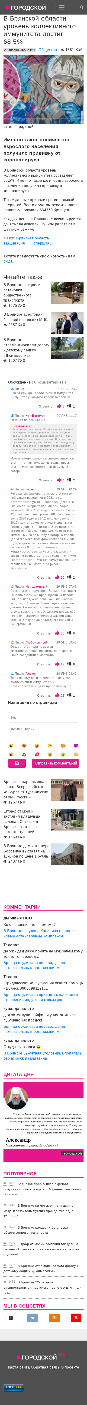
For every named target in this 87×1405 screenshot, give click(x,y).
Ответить (45, 406)
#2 (12, 642)
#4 (12, 489)
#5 (12, 415)
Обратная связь (45, 1367)
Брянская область (32, 238)
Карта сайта (19, 1367)
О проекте (70, 1367)
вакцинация (14, 243)
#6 (12, 389)
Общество (48, 50)
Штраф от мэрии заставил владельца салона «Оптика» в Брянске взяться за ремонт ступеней (41, 1249)
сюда (8, 261)
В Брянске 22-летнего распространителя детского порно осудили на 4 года (42, 1287)
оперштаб (42, 243)
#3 (12, 586)
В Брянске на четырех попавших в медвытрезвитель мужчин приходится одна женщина (38, 1211)
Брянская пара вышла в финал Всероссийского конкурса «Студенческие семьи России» (42, 1189)
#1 (12, 673)
